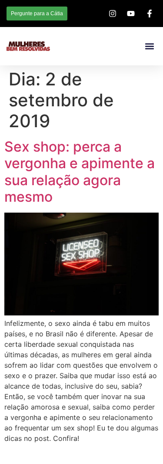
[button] (149, 46)
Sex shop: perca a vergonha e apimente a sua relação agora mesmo (79, 171)
